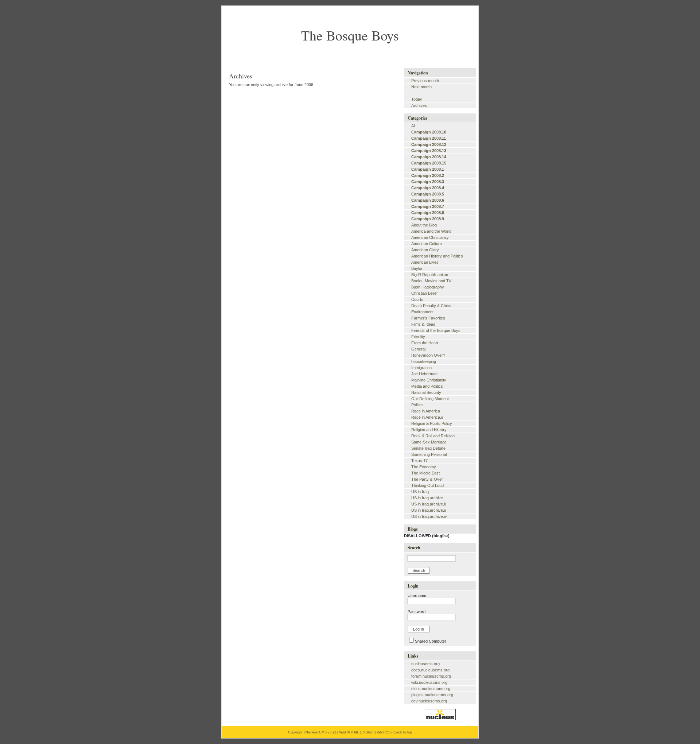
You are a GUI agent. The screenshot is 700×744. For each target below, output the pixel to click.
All (413, 126)
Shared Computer (430, 641)
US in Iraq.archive (427, 498)
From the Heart (424, 343)
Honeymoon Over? (428, 355)
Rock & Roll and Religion (433, 436)
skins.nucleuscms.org (430, 688)
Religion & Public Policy (431, 423)
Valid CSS (384, 732)
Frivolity (418, 336)
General (418, 349)
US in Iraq (420, 491)
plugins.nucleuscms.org (432, 695)
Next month (421, 87)
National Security (426, 392)
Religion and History (429, 429)
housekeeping (423, 361)
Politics (417, 405)
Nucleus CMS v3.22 (321, 732)
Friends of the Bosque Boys (435, 330)
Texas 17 (419, 460)
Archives (419, 105)
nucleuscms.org (425, 664)
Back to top (403, 732)
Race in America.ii (427, 417)
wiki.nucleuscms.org (429, 682)
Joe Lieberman (424, 374)
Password (416, 611)
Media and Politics (427, 386)
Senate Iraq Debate (428, 448)
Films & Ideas (423, 324)
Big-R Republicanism (429, 274)
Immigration (421, 367)
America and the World (431, 231)
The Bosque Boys (350, 35)
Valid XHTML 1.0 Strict (356, 732)
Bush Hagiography (427, 287)
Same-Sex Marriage (429, 442)
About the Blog (424, 225)
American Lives (425, 262)
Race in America (425, 411)
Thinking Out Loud (427, 485)
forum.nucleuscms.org (431, 676)
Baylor (417, 268)
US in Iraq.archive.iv (429, 516)
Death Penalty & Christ (431, 305)
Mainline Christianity (428, 380)
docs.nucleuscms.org (430, 670)
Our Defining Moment (430, 398)
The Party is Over (427, 479)
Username (417, 595)
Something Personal (429, 454)
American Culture (426, 243)
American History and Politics (437, 256)
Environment (422, 312)
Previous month (425, 80)
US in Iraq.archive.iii (428, 510)
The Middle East (425, 473)
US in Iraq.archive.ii (428, 504)
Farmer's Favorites (428, 318)
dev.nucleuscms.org (429, 701)
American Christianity (430, 237)
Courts (417, 299)
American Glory (425, 250)
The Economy (423, 467)
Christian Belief (424, 293)
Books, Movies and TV (431, 281)
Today (416, 99)
